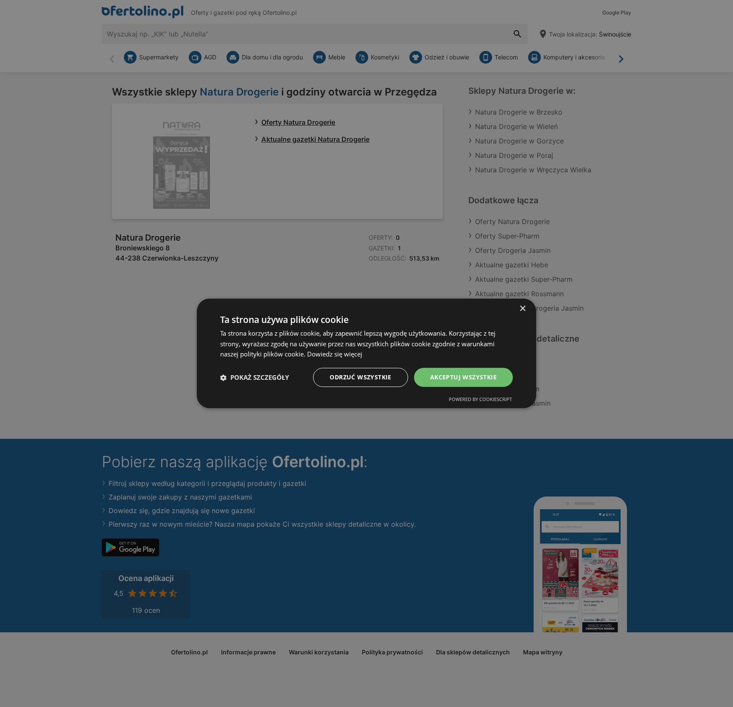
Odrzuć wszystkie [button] (360, 377)
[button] (254, 377)
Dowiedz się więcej (334, 354)
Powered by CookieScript (480, 399)
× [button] (522, 309)
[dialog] (366, 353)
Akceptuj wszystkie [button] (463, 377)
